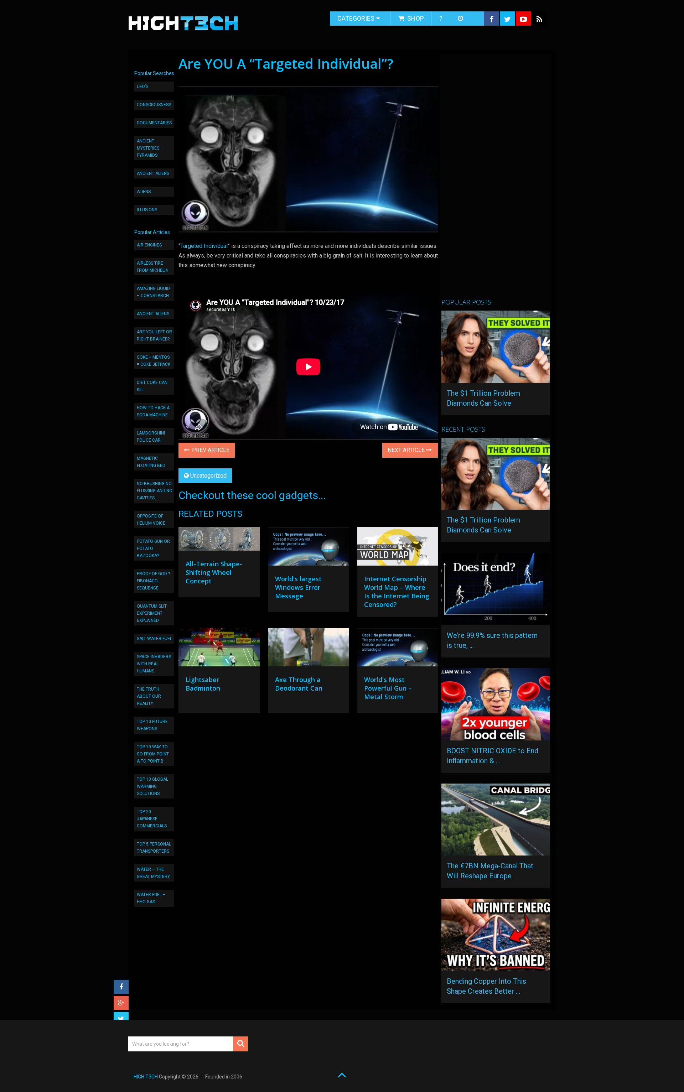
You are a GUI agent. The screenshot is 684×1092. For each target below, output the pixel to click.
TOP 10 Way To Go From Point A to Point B (153, 754)
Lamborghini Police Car (151, 437)
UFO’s (142, 86)
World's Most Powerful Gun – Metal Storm (388, 688)
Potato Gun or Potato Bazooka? (153, 548)
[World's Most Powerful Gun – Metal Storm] (397, 649)
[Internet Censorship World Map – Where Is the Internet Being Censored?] (397, 548)
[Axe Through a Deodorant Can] (308, 649)
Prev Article (210, 450)
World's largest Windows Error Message (298, 587)
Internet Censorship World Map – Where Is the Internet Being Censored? (396, 591)
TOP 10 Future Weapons (152, 725)
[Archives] (461, 18)
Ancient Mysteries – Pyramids (150, 148)
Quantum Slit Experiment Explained (152, 613)
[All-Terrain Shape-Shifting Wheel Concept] (219, 540)
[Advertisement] (494, 179)
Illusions (147, 209)
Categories (355, 18)
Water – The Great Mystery (153, 873)
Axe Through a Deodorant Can (298, 683)
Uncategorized (208, 475)
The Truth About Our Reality (149, 696)
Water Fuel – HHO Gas (151, 898)
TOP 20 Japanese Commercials (152, 818)
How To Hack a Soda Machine (153, 411)
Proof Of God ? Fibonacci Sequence (153, 581)
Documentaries (154, 122)
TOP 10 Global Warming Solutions (152, 786)
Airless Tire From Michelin (153, 267)
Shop (415, 18)
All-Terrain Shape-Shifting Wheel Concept (214, 572)
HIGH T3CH (146, 1077)
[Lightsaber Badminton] (219, 649)
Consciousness (154, 104)
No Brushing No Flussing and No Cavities (154, 490)
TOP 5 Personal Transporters (154, 848)
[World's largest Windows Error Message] (308, 548)
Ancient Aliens (153, 173)
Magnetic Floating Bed (151, 462)
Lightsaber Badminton (203, 683)
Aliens (144, 191)
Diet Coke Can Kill (152, 386)
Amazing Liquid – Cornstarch (153, 292)
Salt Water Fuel (154, 638)
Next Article (407, 450)
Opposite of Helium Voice (151, 520)
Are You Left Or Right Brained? (154, 335)
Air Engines (149, 245)
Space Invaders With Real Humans (154, 664)
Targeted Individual (204, 246)
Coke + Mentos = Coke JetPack (153, 361)
